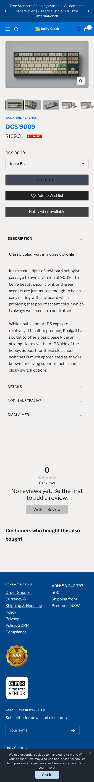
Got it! (47, 774)
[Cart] (86, 29)
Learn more (47, 767)
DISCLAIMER (18, 415)
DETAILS (15, 387)
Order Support (18, 592)
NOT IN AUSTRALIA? (24, 401)
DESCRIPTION (20, 239)
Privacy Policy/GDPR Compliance (17, 625)
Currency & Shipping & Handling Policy (23, 606)
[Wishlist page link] (79, 29)
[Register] (73, 730)
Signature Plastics (21, 117)
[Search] (16, 29)
